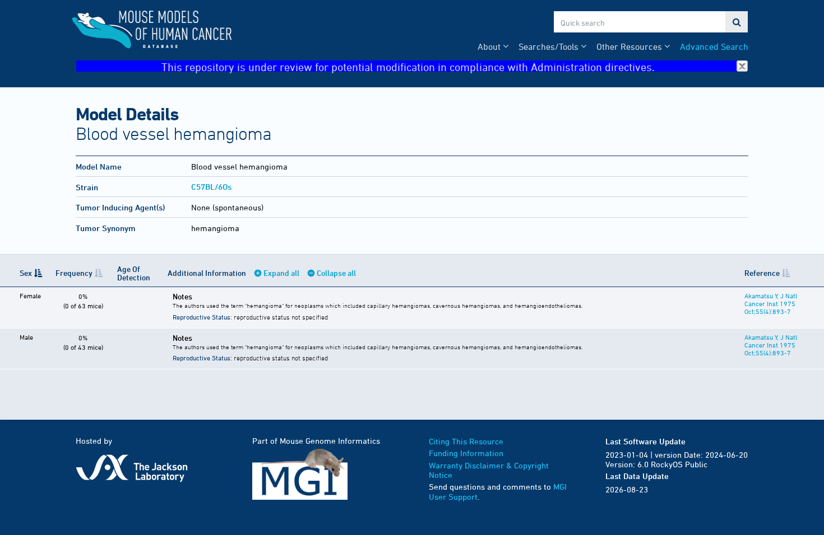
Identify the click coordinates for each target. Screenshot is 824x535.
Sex (26, 273)
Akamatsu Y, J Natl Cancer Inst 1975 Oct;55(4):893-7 (770, 303)
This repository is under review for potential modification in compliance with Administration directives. (408, 66)
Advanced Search (714, 46)
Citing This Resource (466, 441)
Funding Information (466, 453)
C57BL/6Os (211, 186)
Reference (762, 273)
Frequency (73, 273)
